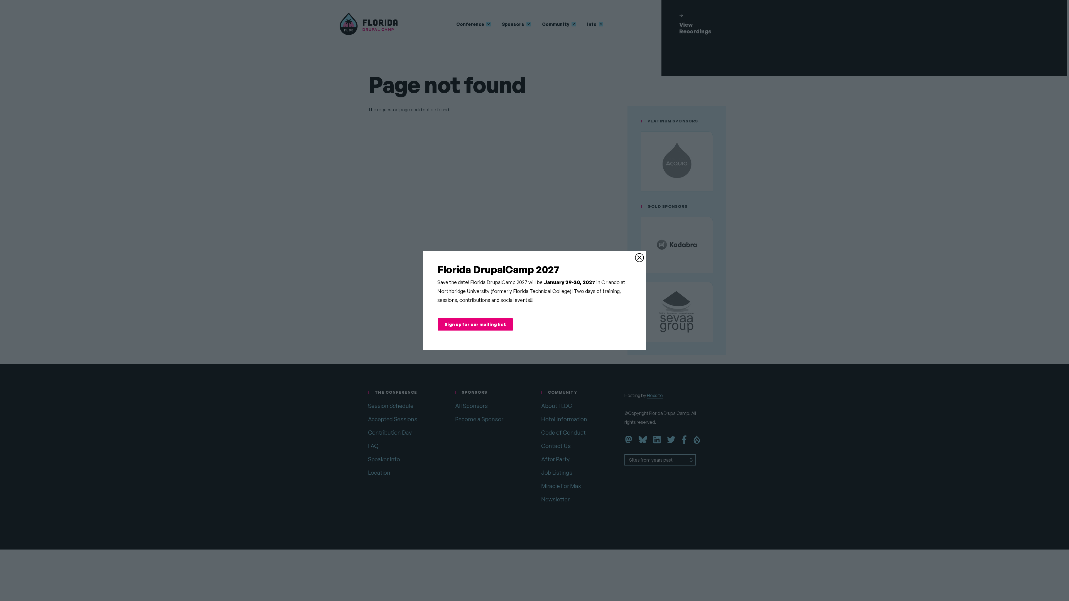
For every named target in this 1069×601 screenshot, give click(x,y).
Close (639, 257)
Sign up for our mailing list (475, 324)
